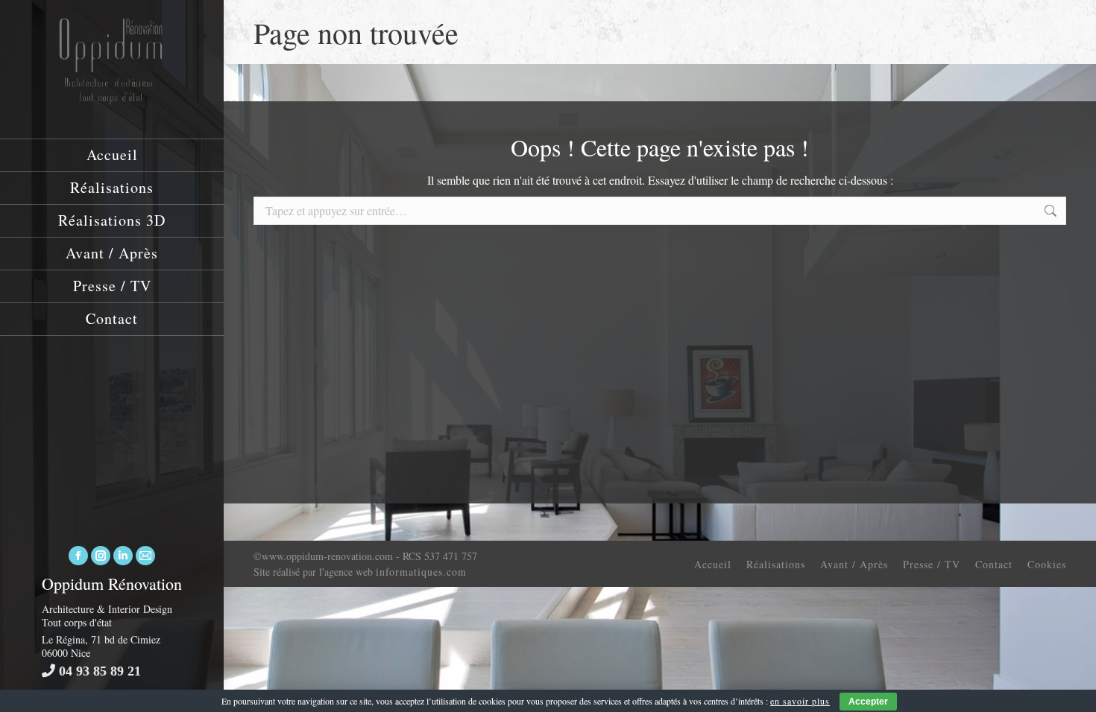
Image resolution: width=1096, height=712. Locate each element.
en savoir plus (800, 701)
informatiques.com (421, 572)
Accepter (868, 701)
